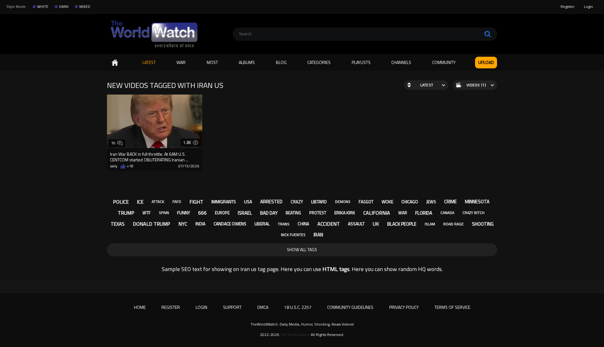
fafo (176, 202)
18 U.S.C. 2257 (297, 307)
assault (356, 223)
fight (196, 201)
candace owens (230, 223)
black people (402, 224)
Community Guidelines (350, 307)
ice (140, 201)
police (121, 201)
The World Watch (295, 335)
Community (444, 62)
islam (430, 224)
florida (423, 213)
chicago (409, 201)
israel (245, 213)
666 (202, 213)
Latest (149, 62)
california (376, 213)
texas (118, 224)
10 (113, 143)
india (200, 224)
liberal (262, 223)
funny (183, 212)
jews (431, 202)
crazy (297, 202)
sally (113, 166)
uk (376, 224)
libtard (319, 201)
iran (318, 234)
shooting (483, 224)
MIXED (84, 6)
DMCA (262, 307)
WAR (181, 62)
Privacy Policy (404, 307)
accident (328, 224)
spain (164, 213)
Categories (319, 62)
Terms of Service (452, 307)
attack (158, 202)
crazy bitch (473, 213)
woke (387, 201)
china (303, 224)
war (402, 213)
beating (293, 213)
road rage (453, 224)
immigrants (223, 201)
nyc (182, 224)
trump (126, 213)
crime (450, 201)
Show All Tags (302, 249)
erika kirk (344, 212)
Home (115, 63)
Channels (401, 62)
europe (222, 213)
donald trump (151, 224)
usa (248, 201)
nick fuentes (293, 235)
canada (447, 213)
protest (317, 213)
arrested (271, 201)
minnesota (477, 201)
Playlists (361, 62)
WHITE (42, 6)
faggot (366, 202)
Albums (247, 62)
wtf (147, 213)
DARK (64, 6)
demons (342, 202)
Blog (281, 62)
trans (283, 224)
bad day (268, 213)
